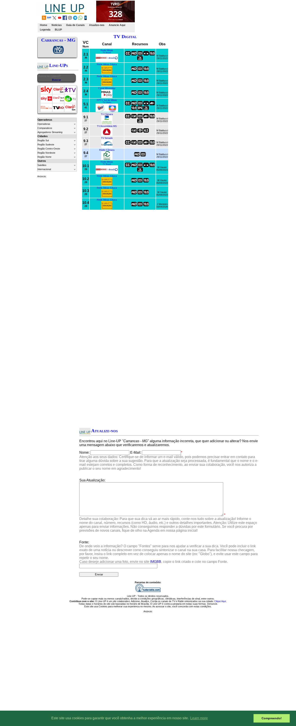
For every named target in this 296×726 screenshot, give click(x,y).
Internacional (44, 169)
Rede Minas (107, 50)
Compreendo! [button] (272, 718)
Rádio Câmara (106, 150)
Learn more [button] (199, 718)
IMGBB (155, 562)
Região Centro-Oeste (48, 148)
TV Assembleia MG (107, 126)
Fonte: (168, 552)
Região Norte (44, 157)
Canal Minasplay (106, 88)
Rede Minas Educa (107, 64)
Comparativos (44, 128)
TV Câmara (107, 114)
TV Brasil (107, 53)
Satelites (41, 165)
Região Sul (43, 140)
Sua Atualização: (92, 480)
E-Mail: (135, 452)
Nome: (84, 452)
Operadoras (43, 124)
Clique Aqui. (220, 601)
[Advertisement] (214, 16)
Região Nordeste (46, 152)
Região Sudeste (45, 144)
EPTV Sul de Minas (107, 100)
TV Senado (107, 138)
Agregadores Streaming (49, 132)
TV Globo (107, 102)
